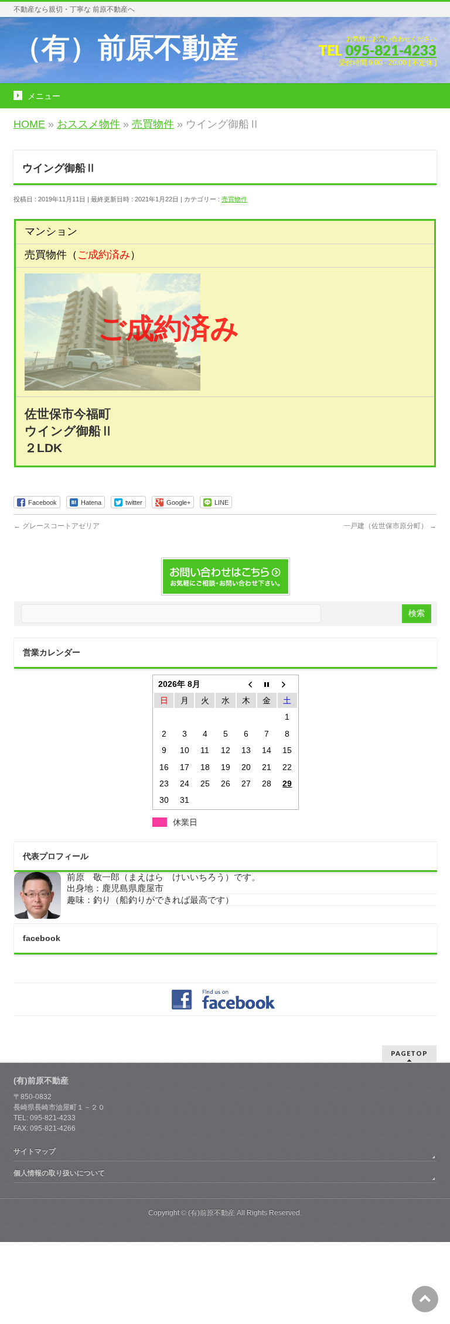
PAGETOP (409, 1053)
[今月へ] (267, 684)
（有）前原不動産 (125, 47)
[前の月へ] (246, 684)
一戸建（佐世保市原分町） (390, 526)
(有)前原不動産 (211, 1213)
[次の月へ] (287, 684)
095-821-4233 (391, 50)
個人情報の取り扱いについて (59, 1173)
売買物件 (234, 199)
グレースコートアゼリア (56, 526)
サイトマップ (34, 1151)
